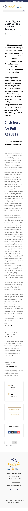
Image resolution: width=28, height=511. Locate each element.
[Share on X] (12, 432)
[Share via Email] (18, 432)
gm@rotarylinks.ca (16, 485)
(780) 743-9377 (16, 482)
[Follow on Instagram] (17, 489)
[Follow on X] (14, 489)
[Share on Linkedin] (15, 432)
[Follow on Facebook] (10, 489)
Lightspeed (17, 502)
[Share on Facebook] (9, 432)
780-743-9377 (9, 1)
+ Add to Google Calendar (14, 409)
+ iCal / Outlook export (14, 414)
